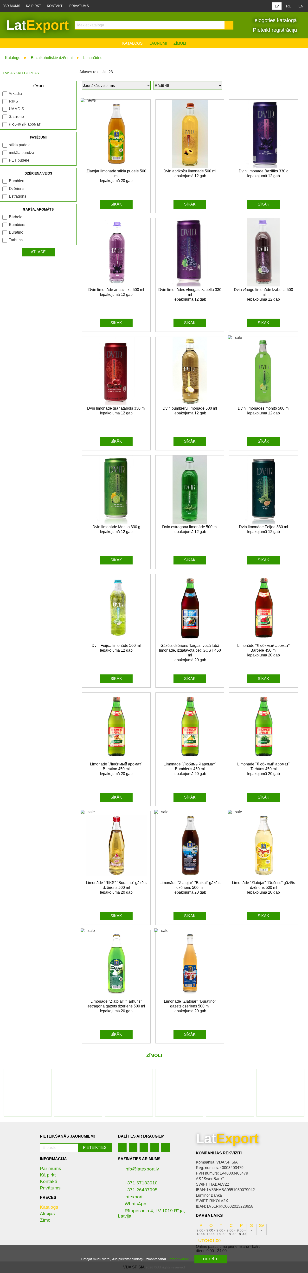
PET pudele (19, 160)
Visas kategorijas (22, 73)
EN (300, 6)
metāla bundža (21, 153)
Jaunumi (158, 43)
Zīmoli (179, 43)
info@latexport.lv (142, 1168)
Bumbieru (17, 181)
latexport (133, 1196)
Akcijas (47, 1213)
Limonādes (92, 58)
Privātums (79, 6)
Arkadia (15, 93)
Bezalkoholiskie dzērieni (52, 58)
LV (277, 6)
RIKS (13, 101)
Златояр (16, 117)
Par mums (11, 6)
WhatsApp (135, 1203)
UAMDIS (16, 109)
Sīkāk (116, 204)
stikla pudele (20, 145)
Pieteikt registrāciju (274, 30)
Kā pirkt (33, 6)
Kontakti (55, 6)
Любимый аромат (24, 124)
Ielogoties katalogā (274, 20)
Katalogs (132, 43)
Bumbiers (17, 225)
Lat (37, 25)
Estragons (17, 196)
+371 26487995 (141, 1189)
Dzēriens (16, 189)
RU (288, 6)
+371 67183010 (141, 1182)
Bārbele (15, 217)
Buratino (16, 232)
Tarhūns (16, 240)
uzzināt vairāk (178, 1259)
